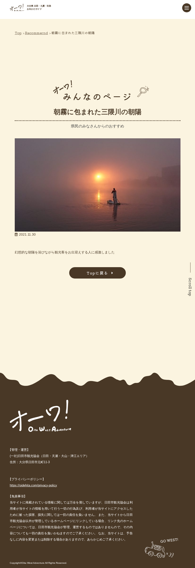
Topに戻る (97, 273)
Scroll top (190, 287)
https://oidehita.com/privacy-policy (33, 485)
